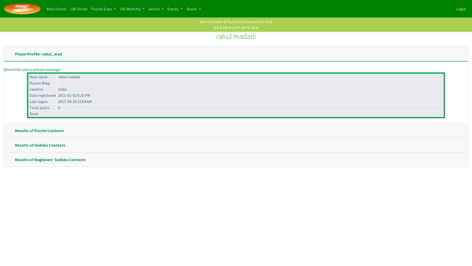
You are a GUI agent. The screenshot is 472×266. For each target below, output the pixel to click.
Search (154, 8)
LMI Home (79, 8)
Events (173, 8)
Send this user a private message (33, 69)
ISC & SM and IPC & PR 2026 (236, 27)
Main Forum (57, 8)
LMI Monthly (131, 8)
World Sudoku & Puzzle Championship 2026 (236, 21)
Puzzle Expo (102, 8)
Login (461, 8)
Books (192, 8)
